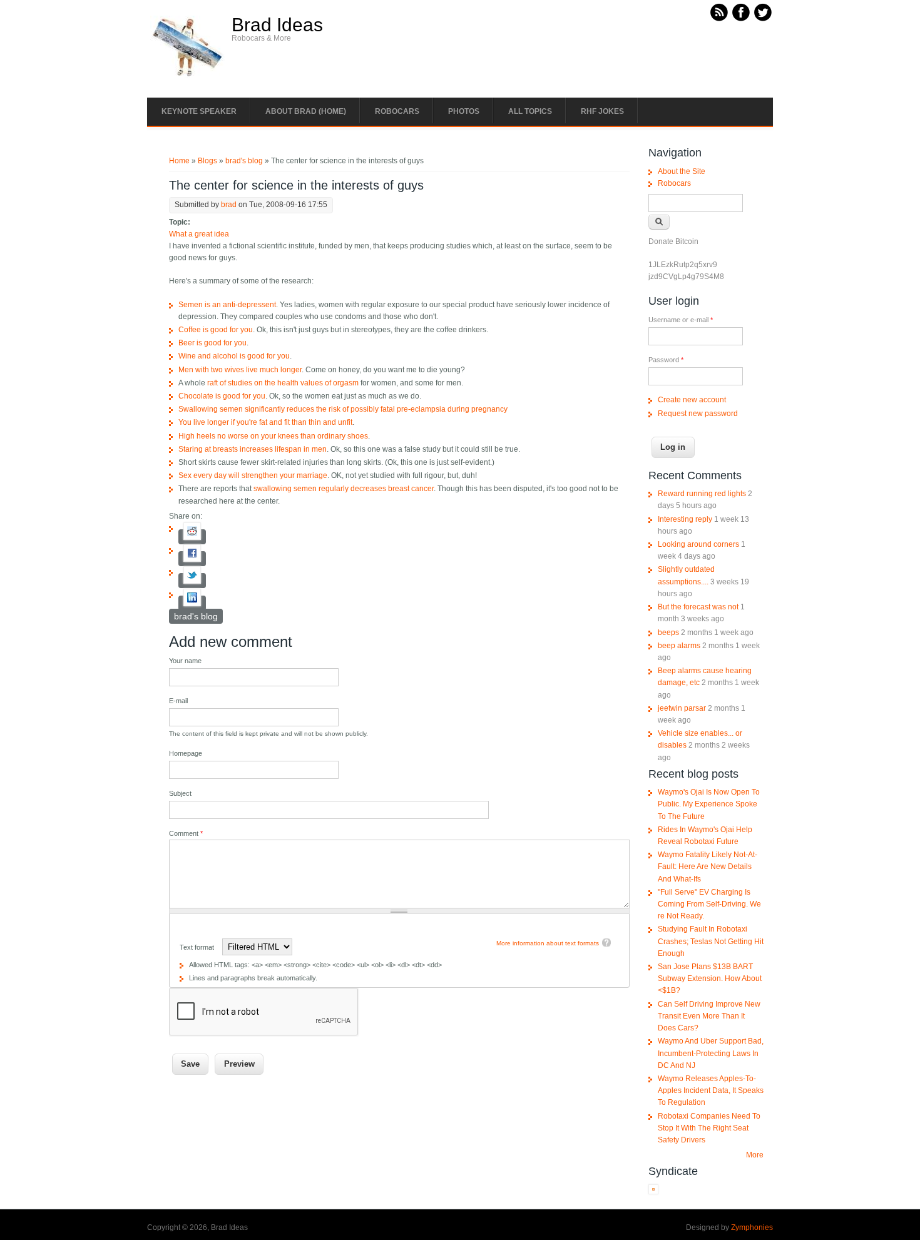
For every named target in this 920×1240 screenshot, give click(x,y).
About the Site (681, 171)
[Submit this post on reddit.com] (192, 536)
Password (665, 359)
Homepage (185, 753)
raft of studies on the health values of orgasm (283, 383)
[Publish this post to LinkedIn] (192, 603)
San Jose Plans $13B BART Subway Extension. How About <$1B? (710, 978)
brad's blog (244, 160)
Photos (463, 111)
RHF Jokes (602, 111)
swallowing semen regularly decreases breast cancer (343, 488)
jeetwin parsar (682, 708)
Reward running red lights (702, 493)
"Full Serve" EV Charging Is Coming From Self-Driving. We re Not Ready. (709, 904)
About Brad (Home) (305, 111)
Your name (185, 660)
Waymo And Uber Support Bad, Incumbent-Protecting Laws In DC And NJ (711, 1053)
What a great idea (199, 234)
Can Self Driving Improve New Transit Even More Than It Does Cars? (709, 1016)
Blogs (207, 160)
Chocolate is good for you (221, 396)
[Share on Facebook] (192, 558)
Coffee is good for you (215, 329)
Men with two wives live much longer (240, 369)
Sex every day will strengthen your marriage (252, 475)
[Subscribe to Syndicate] (653, 1191)
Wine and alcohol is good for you (234, 356)
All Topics (530, 111)
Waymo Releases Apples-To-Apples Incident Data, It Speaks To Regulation (711, 1090)
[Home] (187, 75)
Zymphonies (752, 1227)
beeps (668, 632)
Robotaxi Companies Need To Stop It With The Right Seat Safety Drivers (709, 1128)
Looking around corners (698, 544)
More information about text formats (547, 943)
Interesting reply (685, 519)
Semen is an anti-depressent (227, 304)
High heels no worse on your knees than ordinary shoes (273, 436)
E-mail (178, 700)
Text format (198, 947)
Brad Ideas (277, 25)
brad (229, 204)
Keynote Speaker (199, 111)
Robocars (397, 111)
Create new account (692, 399)
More (755, 1155)
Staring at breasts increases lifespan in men (252, 449)
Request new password (698, 413)
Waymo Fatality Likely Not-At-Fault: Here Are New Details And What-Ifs (707, 866)
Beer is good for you (212, 342)
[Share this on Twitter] (192, 580)
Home (179, 160)
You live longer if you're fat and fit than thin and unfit (265, 422)
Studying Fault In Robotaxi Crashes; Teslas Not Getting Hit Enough (711, 941)
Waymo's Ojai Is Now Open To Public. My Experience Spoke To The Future (709, 804)
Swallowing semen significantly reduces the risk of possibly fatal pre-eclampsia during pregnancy (343, 409)
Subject (180, 793)
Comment (186, 833)
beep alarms (679, 645)
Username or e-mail (680, 319)
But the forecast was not (698, 606)
